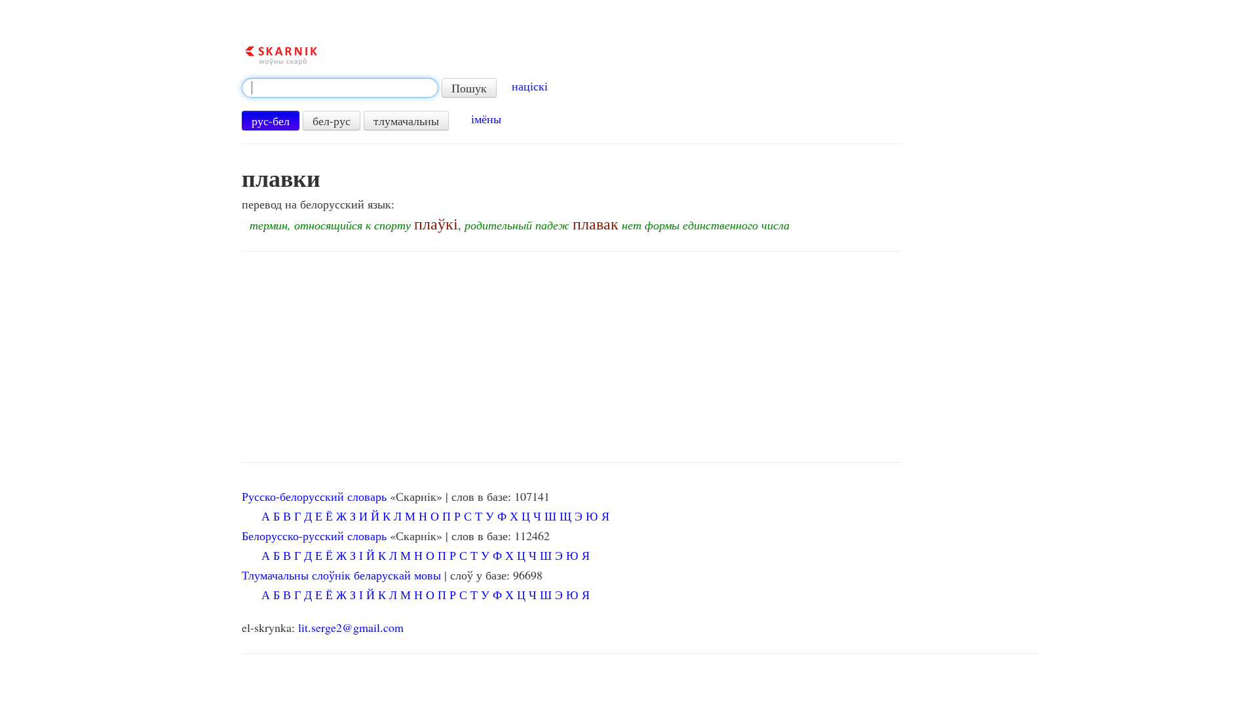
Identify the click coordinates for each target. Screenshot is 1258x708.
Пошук (469, 88)
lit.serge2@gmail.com (351, 627)
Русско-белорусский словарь (314, 496)
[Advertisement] (572, 357)
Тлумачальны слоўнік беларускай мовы (341, 575)
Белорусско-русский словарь (314, 535)
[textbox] (340, 88)
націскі (530, 86)
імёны (486, 119)
